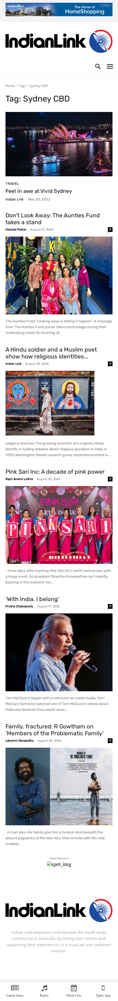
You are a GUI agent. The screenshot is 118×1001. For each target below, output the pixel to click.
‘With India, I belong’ (32, 599)
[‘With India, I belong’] (59, 652)
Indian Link (14, 199)
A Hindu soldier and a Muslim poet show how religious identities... (51, 353)
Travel (12, 183)
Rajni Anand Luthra (19, 479)
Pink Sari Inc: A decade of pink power (55, 471)
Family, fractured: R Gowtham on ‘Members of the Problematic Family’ (54, 730)
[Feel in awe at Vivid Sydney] (59, 144)
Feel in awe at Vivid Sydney (38, 191)
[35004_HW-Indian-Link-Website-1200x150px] (59, 9)
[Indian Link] (59, 42)
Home (10, 85)
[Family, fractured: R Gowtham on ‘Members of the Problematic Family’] (59, 787)
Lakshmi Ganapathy (19, 740)
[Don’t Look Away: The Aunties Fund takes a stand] (59, 275)
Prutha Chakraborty (19, 606)
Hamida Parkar (15, 229)
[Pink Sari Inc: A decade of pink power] (59, 525)
